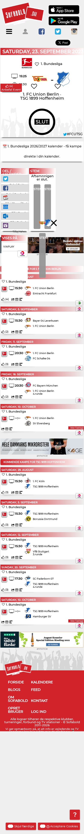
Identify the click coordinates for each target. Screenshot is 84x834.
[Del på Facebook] (15, 188)
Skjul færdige (24, 826)
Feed (36, 690)
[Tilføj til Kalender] (15, 197)
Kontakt (39, 701)
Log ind (38, 712)
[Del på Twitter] (15, 178)
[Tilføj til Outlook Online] (15, 216)
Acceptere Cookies (64, 826)
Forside (16, 682)
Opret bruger (15, 710)
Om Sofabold (18, 699)
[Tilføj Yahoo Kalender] (15, 225)
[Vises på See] (79, 303)
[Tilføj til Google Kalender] (15, 206)
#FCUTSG (75, 134)
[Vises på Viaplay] (79, 309)
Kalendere (42, 682)
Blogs (14, 690)
